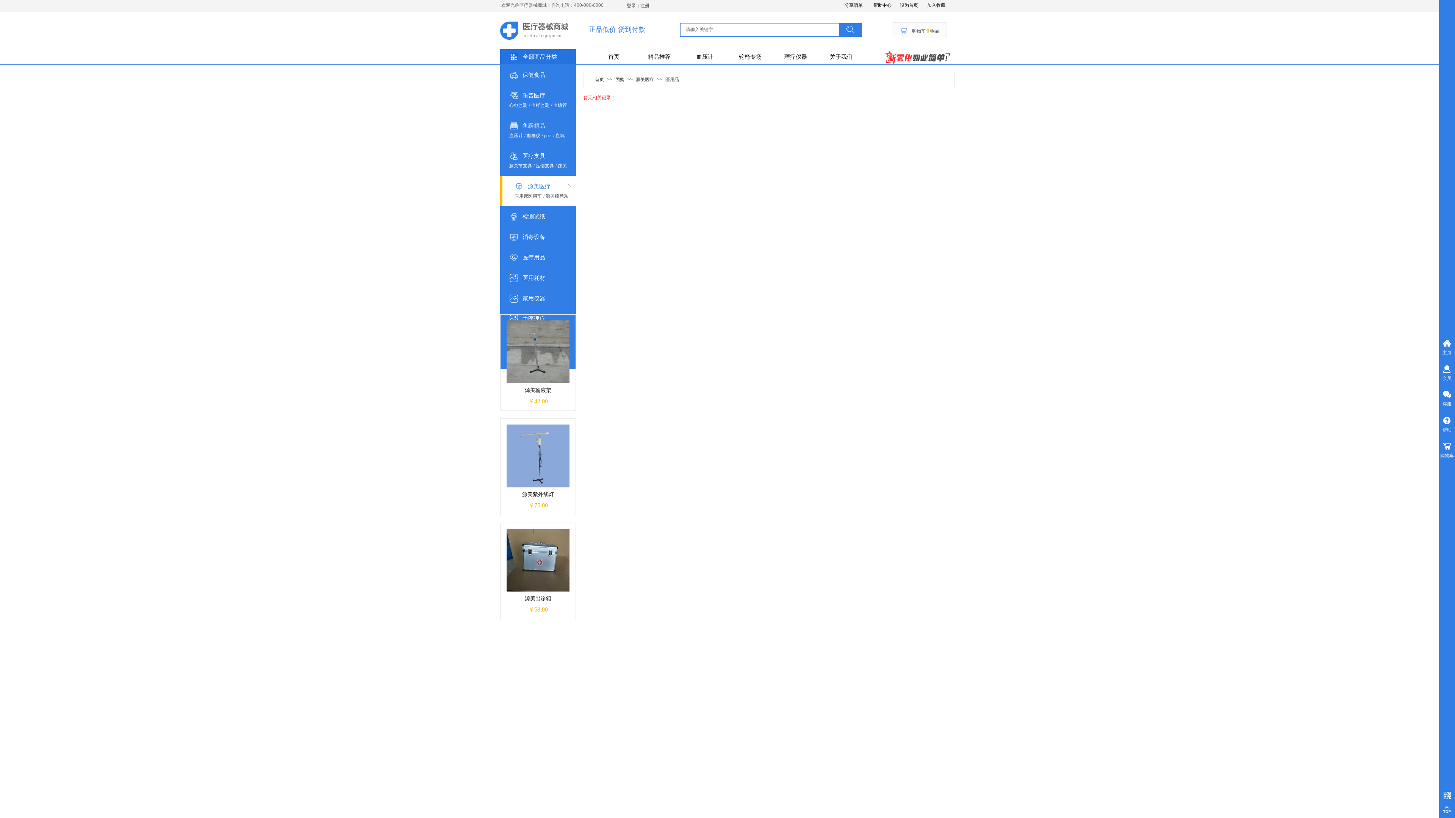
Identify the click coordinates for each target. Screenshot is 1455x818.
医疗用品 (534, 257)
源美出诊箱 (538, 598)
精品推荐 (659, 57)
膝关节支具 (520, 166)
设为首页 (909, 5)
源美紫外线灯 (538, 494)
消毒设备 (534, 237)
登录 (631, 5)
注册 (644, 5)
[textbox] (761, 29)
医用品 (672, 79)
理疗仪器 (795, 57)
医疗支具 (534, 156)
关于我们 (841, 57)
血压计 (704, 57)
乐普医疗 (534, 95)
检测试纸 (534, 217)
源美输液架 (538, 390)
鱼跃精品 (534, 126)
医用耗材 (534, 278)
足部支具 (545, 166)
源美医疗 (539, 186)
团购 (619, 79)
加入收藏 (936, 5)
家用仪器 (534, 298)
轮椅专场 (750, 57)
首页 (614, 57)
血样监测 (540, 105)
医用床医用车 (528, 196)
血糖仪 (533, 135)
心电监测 (518, 105)
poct (548, 135)
